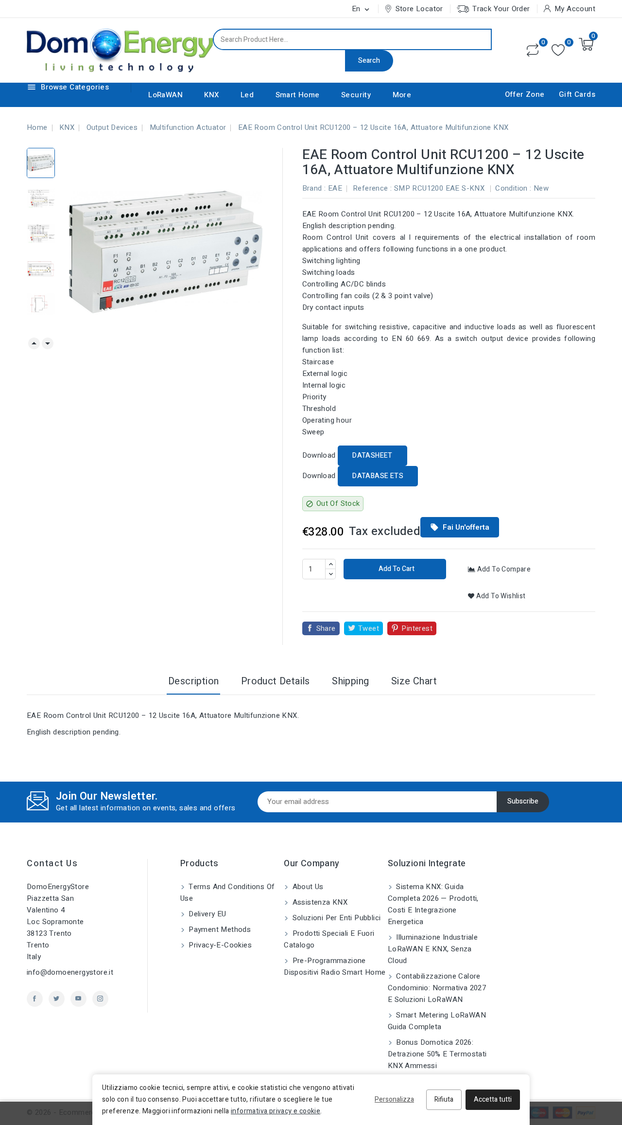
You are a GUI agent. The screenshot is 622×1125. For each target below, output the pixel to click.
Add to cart (396, 569)
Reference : (372, 188)
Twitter (57, 999)
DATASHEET (372, 455)
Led (247, 94)
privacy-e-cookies (219, 945)
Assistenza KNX (318, 902)
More (402, 94)
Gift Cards (577, 94)
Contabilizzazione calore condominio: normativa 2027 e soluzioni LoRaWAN (437, 988)
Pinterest (416, 628)
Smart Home (298, 94)
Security (356, 94)
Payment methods (219, 929)
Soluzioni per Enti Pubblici (335, 917)
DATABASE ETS (377, 476)
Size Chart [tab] (414, 681)
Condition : (513, 188)
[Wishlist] (558, 50)
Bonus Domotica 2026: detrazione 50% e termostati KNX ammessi (437, 1054)
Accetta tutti (493, 1099)
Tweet (368, 628)
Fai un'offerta (459, 527)
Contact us (52, 863)
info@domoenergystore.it (70, 972)
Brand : (314, 188)
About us (307, 886)
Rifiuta (443, 1099)
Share (326, 628)
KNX (211, 94)
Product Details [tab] (275, 681)
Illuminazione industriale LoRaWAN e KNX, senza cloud (433, 949)
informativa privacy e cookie (275, 1111)
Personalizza (394, 1099)
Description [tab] (193, 681)
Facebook (35, 999)
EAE (335, 188)
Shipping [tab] (350, 681)
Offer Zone (525, 94)
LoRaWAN (165, 94)
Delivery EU (206, 914)
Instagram (100, 999)
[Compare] (532, 50)
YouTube (78, 999)
